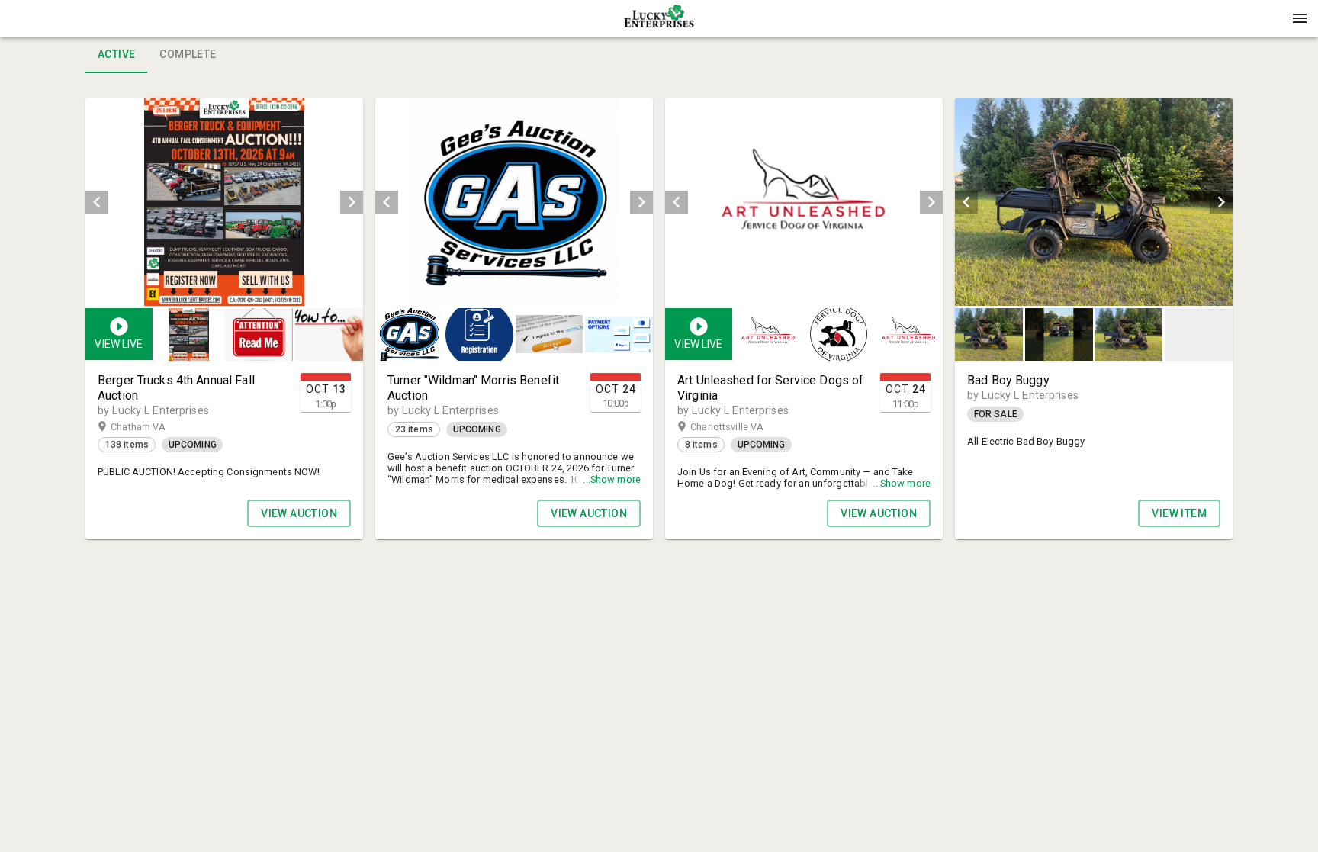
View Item (1179, 513)
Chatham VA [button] (153, 426)
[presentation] (659, 18)
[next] (351, 202)
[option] (224, 202)
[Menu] (1299, 18)
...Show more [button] (612, 479)
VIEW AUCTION (299, 513)
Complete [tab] (187, 54)
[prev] (96, 202)
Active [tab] (116, 54)
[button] (659, 24)
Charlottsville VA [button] (741, 426)
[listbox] (224, 202)
